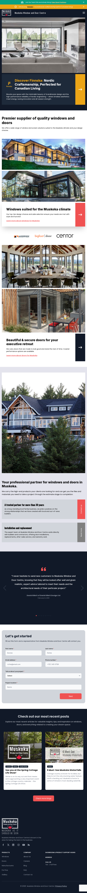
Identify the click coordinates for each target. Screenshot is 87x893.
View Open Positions (59, 2)
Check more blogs (43, 798)
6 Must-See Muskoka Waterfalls (64, 770)
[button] (4, 588)
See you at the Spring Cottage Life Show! (21, 771)
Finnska (30, 7)
